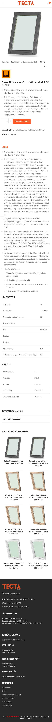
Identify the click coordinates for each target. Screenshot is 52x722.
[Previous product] (44, 66)
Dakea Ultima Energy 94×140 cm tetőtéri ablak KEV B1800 (38, 531)
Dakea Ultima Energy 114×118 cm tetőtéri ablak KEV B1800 (13, 497)
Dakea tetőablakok (30, 62)
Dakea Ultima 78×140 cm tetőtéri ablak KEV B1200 (13, 462)
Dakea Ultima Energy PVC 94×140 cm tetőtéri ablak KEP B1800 (38, 565)
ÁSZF (4, 691)
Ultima (42, 62)
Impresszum (6, 687)
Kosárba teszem (21, 121)
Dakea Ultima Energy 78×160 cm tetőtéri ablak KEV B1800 (38, 497)
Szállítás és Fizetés (9, 698)
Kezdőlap (5, 62)
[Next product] (49, 66)
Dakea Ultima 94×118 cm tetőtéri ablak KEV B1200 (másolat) (38, 463)
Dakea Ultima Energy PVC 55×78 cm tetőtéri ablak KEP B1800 (14, 565)
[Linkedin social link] (14, 134)
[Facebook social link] (9, 134)
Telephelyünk (7, 705)
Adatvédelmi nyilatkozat (11, 694)
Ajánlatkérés (6, 702)
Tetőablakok (16, 62)
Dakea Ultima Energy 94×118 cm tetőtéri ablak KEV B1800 (13, 531)
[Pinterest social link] (11, 134)
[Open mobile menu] (3, 3)
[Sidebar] (3, 220)
